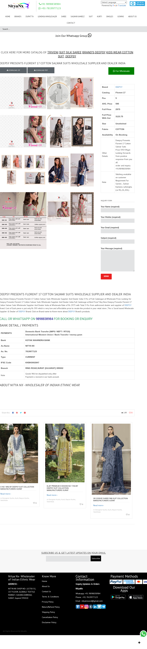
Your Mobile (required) (110, 217)
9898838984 (44, 319)
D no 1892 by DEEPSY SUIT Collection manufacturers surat (17, 488)
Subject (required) (108, 238)
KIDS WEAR (113, 52)
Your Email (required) (110, 227)
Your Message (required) (111, 248)
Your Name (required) (110, 206)
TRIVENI (52, 52)
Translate (122, 5)
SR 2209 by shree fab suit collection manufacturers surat (110, 499)
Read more (5, 493)
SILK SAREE (74, 52)
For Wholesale (122, 71)
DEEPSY (100, 52)
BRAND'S (88, 52)
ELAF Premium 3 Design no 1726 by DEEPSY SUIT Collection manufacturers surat (62, 488)
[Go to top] (139, 642)
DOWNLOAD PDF (41, 70)
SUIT (62, 52)
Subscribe (96, 558)
